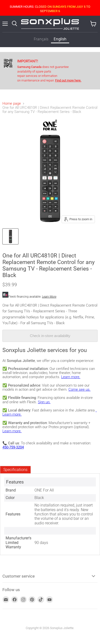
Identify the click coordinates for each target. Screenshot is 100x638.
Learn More (49, 296)
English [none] (60, 39)
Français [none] (41, 39)
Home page (11, 104)
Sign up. (44, 402)
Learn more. (70, 377)
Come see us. (79, 389)
